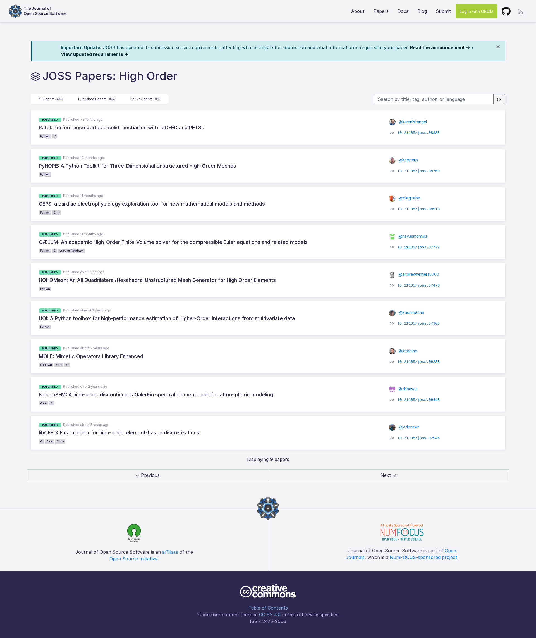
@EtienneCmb (410, 312)
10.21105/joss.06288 (418, 361)
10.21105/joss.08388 (418, 132)
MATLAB (46, 365)
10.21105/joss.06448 (418, 399)
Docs (403, 11)
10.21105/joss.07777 (418, 247)
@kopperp (407, 160)
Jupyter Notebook (71, 250)
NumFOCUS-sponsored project (423, 557)
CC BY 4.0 (270, 614)
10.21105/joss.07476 (418, 285)
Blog (422, 11)
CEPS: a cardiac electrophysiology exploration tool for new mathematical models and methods (152, 204)
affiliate (170, 552)
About (358, 11)
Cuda (60, 441)
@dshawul (407, 388)
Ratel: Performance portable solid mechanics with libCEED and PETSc (121, 127)
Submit (443, 11)
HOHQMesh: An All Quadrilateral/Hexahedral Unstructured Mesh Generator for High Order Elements (157, 280)
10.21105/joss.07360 (418, 323)
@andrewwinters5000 (418, 274)
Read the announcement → (440, 47)
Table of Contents (268, 608)
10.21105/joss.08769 (418, 171)
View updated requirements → (94, 54)
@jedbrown (408, 427)
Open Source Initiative (133, 558)
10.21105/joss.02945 (418, 438)
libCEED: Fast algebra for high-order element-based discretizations (119, 432)
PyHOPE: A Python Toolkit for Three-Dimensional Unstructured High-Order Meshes (137, 166)
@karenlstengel (412, 121)
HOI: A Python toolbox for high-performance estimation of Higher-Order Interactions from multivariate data (167, 318)
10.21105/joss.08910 (418, 209)
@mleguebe (408, 198)
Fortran (45, 289)
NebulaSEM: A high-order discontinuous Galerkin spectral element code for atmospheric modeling (156, 394)
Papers (381, 11)
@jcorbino (407, 350)
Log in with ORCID (476, 11)
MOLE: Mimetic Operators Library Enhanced (91, 356)
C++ (57, 212)
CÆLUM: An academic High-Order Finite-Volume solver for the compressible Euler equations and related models (173, 242)
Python (45, 136)
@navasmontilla (412, 236)
